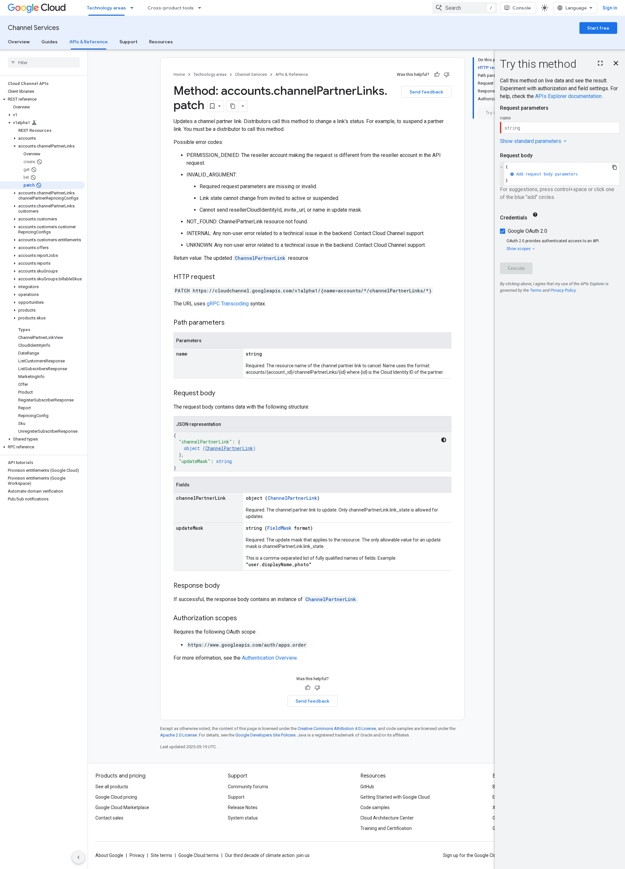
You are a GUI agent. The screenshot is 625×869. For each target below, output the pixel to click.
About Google (109, 855)
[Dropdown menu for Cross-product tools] (201, 8)
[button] (42, 99)
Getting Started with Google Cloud (395, 797)
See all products (111, 786)
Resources (161, 42)
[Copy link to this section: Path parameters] (231, 323)
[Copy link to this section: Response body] (226, 586)
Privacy (137, 855)
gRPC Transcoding (228, 304)
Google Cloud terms (198, 855)
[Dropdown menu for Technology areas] (134, 8)
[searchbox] (44, 62)
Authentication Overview (269, 658)
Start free (598, 28)
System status (243, 817)
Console (521, 8)
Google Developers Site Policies (265, 735)
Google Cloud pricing (116, 797)
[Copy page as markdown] (233, 106)
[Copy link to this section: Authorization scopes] (243, 619)
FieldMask (279, 528)
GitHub (367, 786)
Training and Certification (386, 828)
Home (179, 74)
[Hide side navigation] (78, 857)
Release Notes (242, 807)
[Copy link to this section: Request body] (221, 394)
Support (128, 42)
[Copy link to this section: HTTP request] (221, 277)
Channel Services (33, 28)
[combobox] (464, 8)
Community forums (248, 786)
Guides (49, 42)
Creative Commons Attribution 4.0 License (337, 728)
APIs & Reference (88, 42)
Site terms (161, 855)
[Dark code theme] (443, 440)
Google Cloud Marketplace (122, 807)
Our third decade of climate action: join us (267, 855)
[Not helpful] (446, 74)
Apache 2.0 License (178, 735)
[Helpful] (437, 74)
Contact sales (109, 817)
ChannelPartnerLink (260, 258)
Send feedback (426, 92)
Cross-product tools (170, 8)
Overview (19, 42)
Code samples (375, 807)
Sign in (610, 7)
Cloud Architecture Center (387, 817)
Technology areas (106, 8)
